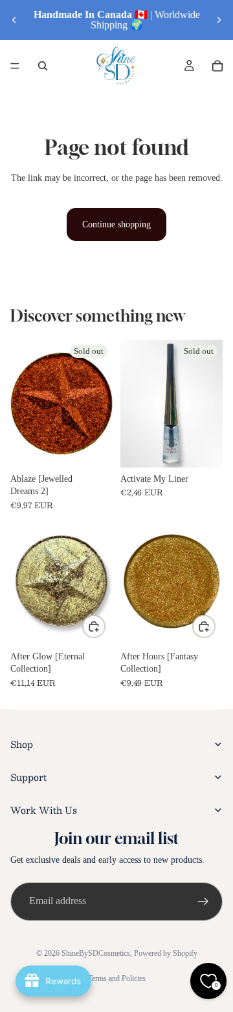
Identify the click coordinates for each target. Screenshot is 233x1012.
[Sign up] (203, 901)
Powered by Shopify (165, 953)
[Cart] (217, 66)
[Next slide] (219, 20)
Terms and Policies (117, 978)
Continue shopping (116, 224)
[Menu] (15, 66)
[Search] (42, 66)
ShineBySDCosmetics (95, 953)
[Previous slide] (14, 20)
